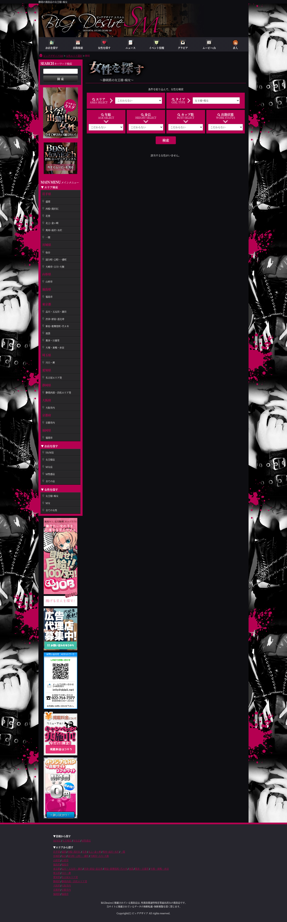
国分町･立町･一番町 (56, 259)
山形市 (49, 281)
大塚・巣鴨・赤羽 (55, 347)
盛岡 (48, 201)
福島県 (46, 289)
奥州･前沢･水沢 (54, 230)
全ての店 (50, 481)
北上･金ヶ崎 (52, 223)
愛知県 (46, 370)
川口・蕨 (50, 362)
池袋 (48, 333)
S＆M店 (50, 452)
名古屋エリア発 (54, 377)
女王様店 (50, 459)
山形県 (46, 274)
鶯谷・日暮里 (52, 340)
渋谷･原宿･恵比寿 (55, 319)
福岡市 (49, 437)
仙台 (48, 252)
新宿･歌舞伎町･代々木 (57, 326)
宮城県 (46, 244)
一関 (48, 237)
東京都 (46, 304)
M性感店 (50, 474)
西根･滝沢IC (52, 208)
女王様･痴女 (52, 496)
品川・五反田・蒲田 (56, 311)
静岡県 (46, 385)
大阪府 (46, 400)
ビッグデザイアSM (53, 55)
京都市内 (50, 422)
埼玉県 (46, 355)
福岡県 (46, 430)
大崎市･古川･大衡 (55, 266)
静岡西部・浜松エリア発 (58, 392)
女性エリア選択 (74, 55)
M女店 (49, 467)
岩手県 (46, 194)
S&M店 (57, 840)
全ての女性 (51, 510)
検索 (165, 140)
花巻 (48, 215)
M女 (48, 503)
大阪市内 (50, 407)
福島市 (49, 296)
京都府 (46, 415)
